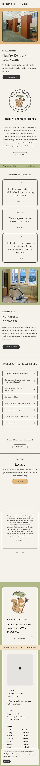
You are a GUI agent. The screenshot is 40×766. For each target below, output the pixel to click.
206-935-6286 (20, 446)
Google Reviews (20, 481)
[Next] (22, 552)
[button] (21, 670)
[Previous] (17, 552)
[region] (20, 532)
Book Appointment (11, 77)
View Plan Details (11, 347)
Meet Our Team (20, 154)
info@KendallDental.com (19, 717)
